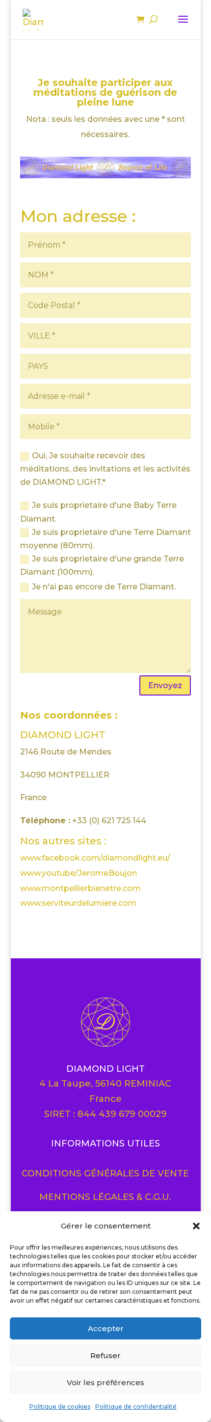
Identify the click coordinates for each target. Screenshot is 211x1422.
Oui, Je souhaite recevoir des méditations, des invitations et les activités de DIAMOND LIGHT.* (105, 469)
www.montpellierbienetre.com (80, 888)
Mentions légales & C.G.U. (105, 1197)
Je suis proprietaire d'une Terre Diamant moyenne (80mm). (105, 539)
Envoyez (165, 685)
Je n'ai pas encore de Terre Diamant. (104, 586)
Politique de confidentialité (136, 1406)
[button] (196, 1226)
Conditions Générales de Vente (105, 1173)
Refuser (105, 1355)
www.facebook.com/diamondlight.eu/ (95, 858)
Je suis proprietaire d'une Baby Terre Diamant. (98, 512)
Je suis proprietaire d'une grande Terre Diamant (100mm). (102, 565)
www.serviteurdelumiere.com (78, 903)
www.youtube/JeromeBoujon (78, 873)
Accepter (106, 1328)
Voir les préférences (105, 1382)
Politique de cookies (59, 1406)
